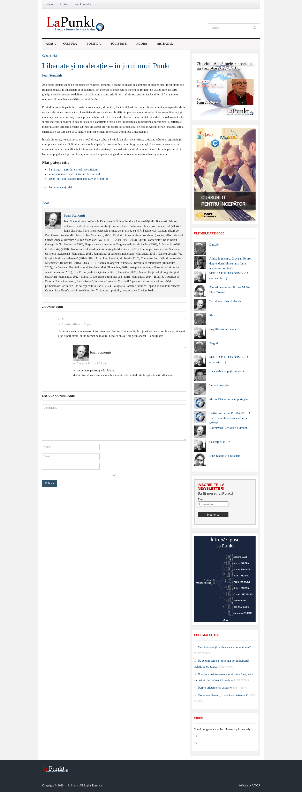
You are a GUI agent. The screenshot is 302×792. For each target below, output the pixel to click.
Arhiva (64, 4)
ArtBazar (163, 45)
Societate (117, 45)
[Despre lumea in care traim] (76, 23)
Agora (140, 45)
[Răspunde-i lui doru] (184, 317)
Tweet (45, 202)
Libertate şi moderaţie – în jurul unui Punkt (106, 66)
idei (70, 187)
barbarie (54, 187)
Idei (54, 55)
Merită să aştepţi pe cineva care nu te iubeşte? (224, 647)
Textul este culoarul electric (225, 301)
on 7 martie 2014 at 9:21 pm (90, 363)
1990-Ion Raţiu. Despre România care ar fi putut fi (78, 178)
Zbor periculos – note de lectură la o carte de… (76, 174)
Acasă (51, 43)
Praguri (213, 343)
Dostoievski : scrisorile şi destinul (228, 427)
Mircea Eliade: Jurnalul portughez (229, 399)
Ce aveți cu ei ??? (219, 441)
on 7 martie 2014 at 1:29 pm (74, 324)
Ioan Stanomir (52, 75)
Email (201, 499)
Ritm (212, 315)
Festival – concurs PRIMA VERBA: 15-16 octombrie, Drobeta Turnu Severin (230, 418)
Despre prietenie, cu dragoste (215, 687)
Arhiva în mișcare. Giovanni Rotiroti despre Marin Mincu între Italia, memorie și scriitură (230, 263)
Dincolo (214, 244)
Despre (49, 4)
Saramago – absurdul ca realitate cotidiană (73, 169)
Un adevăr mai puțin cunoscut (226, 371)
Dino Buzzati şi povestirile (224, 455)
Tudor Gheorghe (219, 385)
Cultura (68, 45)
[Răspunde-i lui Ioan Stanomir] (184, 347)
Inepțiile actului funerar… (224, 329)
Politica (92, 45)
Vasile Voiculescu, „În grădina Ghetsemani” (223, 695)
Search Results (82, 4)
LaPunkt (73, 785)
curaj (63, 187)
